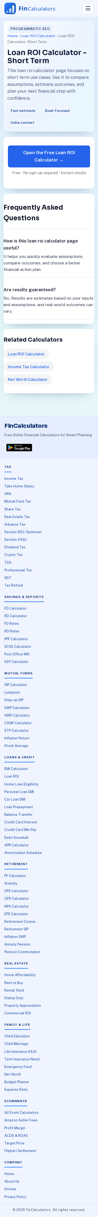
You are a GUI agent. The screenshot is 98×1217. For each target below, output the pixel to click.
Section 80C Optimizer (23, 532)
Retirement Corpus (20, 922)
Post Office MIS (17, 654)
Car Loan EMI (14, 799)
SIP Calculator (15, 685)
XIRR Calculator (17, 715)
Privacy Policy (15, 1197)
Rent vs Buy (13, 983)
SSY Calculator (16, 662)
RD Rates (11, 631)
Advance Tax (14, 524)
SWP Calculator (17, 708)
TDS (7, 563)
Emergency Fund (18, 1067)
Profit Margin (14, 1128)
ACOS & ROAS (16, 1136)
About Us (11, 1181)
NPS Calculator (16, 906)
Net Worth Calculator (28, 379)
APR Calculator (16, 845)
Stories (10, 1189)
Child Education (17, 1036)
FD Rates (11, 624)
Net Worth (12, 1074)
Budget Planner (16, 1082)
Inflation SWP (15, 937)
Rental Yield (14, 990)
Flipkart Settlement (20, 1151)
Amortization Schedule (23, 853)
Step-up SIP (13, 700)
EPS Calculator (16, 914)
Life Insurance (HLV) (20, 1052)
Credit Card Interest (20, 822)
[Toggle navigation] (88, 8)
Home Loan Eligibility (21, 784)
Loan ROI (11, 776)
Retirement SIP (16, 929)
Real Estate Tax (17, 517)
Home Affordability (20, 975)
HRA (7, 494)
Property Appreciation (22, 1006)
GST (7, 578)
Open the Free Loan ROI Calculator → (49, 156)
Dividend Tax (14, 547)
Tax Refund (13, 585)
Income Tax (13, 479)
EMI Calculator (16, 769)
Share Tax (12, 509)
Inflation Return (16, 738)
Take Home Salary (19, 486)
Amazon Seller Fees (21, 1120)
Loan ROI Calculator (38, 36)
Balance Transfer (18, 815)
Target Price (14, 1143)
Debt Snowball (16, 838)
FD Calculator (15, 608)
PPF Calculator (16, 639)
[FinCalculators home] (35, 8)
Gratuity (10, 883)
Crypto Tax (13, 555)
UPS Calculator (16, 891)
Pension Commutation (22, 952)
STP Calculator (16, 731)
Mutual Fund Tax (17, 501)
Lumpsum (12, 692)
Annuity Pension (17, 944)
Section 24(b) (15, 540)
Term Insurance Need (21, 1059)
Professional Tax (18, 570)
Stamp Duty (13, 998)
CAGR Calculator (18, 723)
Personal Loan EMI (19, 792)
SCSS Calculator (17, 647)
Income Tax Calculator (29, 366)
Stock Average (16, 746)
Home (12, 36)
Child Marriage (16, 1044)
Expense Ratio (16, 1089)
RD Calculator (15, 616)
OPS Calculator (16, 898)
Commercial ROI (17, 1013)
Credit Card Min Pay (20, 830)
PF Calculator (15, 876)
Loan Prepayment (18, 807)
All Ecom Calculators (21, 1113)
